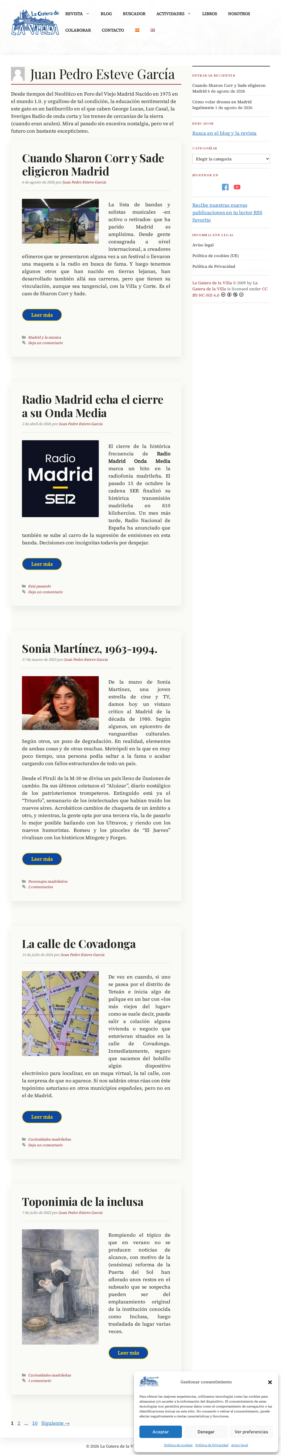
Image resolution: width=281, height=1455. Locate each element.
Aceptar (161, 1431)
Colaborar (78, 30)
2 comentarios (40, 887)
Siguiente (55, 1423)
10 (35, 1423)
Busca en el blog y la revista (224, 133)
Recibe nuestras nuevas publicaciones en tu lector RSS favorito (227, 212)
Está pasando (39, 586)
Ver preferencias (251, 1431)
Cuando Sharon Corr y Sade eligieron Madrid (93, 164)
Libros (209, 13)
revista (74, 13)
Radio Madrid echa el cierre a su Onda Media (92, 406)
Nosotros (239, 13)
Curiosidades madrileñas (49, 1139)
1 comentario (39, 1380)
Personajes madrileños (47, 881)
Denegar (206, 1431)
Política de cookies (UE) (215, 255)
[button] (270, 1382)
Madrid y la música (44, 337)
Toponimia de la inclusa (83, 1201)
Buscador (134, 13)
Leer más (42, 314)
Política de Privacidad (211, 1445)
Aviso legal (239, 1445)
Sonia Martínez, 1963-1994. (89, 648)
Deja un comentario (45, 342)
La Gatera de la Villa (212, 283)
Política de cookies (178, 1445)
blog (106, 13)
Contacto (113, 30)
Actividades (170, 13)
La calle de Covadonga (79, 943)
